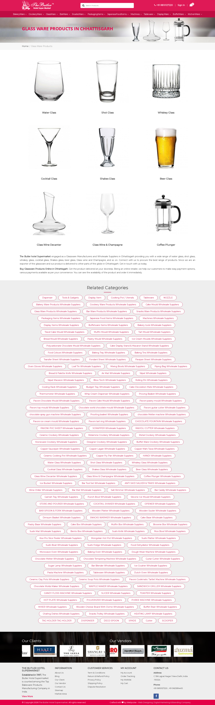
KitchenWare (194, 14)
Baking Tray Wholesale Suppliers (108, 352)
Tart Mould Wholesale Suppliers (154, 332)
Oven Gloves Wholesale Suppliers (45, 366)
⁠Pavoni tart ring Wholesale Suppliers (107, 421)
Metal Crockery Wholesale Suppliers (157, 435)
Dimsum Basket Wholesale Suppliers (61, 517)
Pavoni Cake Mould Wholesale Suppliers (109, 400)
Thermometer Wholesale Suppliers (57, 394)
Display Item (94, 297)
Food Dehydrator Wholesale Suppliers (150, 545)
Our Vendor (60, 683)
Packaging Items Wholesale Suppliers (60, 318)
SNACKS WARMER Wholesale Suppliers (110, 517)
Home (25, 46)
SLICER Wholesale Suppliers (115, 593)
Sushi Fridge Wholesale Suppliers (104, 545)
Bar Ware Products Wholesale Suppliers (106, 311)
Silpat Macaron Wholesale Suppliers (66, 380)
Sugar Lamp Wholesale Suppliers (65, 565)
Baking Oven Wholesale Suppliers (105, 552)
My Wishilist (126, 680)
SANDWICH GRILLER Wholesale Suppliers (159, 586)
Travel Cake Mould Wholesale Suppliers (64, 332)
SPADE (132, 620)
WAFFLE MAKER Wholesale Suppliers (108, 586)
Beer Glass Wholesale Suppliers (152, 469)
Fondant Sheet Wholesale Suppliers (107, 359)
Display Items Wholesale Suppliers (61, 325)
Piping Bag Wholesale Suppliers (171, 366)
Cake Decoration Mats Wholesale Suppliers (151, 387)
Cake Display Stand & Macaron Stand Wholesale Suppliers (139, 345)
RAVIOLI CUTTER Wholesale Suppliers (154, 428)
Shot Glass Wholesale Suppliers (106, 462)
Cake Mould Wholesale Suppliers (162, 304)
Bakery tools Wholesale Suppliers (154, 325)
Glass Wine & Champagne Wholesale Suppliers (110, 476)
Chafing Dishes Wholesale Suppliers (61, 613)
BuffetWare (178, 14)
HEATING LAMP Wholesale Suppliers (153, 613)
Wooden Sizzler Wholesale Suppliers (157, 510)
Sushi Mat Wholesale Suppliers (45, 531)
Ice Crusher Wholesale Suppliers (150, 565)
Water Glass (49, 112)
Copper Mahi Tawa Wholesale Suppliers (154, 449)
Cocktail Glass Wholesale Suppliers (64, 469)
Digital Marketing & (163, 702)
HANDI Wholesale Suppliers (157, 455)
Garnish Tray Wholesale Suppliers (61, 497)
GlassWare (51, 14)
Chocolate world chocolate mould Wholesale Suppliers (106, 407)
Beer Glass (166, 178)
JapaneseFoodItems (117, 14)
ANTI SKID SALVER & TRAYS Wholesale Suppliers (150, 483)
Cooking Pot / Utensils (122, 297)
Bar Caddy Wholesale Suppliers (170, 490)
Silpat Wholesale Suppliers (153, 373)
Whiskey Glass (166, 112)
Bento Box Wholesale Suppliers (86, 531)
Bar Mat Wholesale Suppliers (86, 490)
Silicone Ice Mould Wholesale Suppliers (150, 497)
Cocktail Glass (49, 178)
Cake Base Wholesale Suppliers (156, 517)
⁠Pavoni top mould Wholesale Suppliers (49, 407)
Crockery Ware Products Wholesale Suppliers (113, 304)
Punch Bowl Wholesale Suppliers (104, 497)
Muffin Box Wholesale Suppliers (127, 524)
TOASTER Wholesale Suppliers (155, 593)
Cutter (149, 620)
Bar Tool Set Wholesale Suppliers (98, 483)
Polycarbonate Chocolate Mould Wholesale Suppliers (73, 345)
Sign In (181, 5)
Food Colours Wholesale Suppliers (65, 352)
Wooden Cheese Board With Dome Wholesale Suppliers (105, 607)
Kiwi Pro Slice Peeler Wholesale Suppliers (60, 538)
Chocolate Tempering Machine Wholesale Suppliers (110, 558)
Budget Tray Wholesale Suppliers (103, 387)
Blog (57, 676)
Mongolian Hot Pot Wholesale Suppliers (111, 538)
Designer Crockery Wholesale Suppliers (107, 442)
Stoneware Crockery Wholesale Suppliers (56, 442)
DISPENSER (87, 620)
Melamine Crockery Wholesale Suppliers (108, 435)
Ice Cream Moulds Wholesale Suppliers (152, 339)
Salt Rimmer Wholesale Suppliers (128, 490)
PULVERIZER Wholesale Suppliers (104, 600)
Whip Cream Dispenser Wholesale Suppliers (107, 394)
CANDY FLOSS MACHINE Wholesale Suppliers (68, 593)
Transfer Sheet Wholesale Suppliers (62, 359)
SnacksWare (78, 14)
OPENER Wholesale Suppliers (160, 504)
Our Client (59, 680)
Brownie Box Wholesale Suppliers (170, 524)
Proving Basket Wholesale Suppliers (157, 394)
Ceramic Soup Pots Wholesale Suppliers (99, 579)
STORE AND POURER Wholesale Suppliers (62, 504)
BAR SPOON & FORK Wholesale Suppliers (60, 510)
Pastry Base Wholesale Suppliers (44, 524)
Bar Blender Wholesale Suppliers (108, 565)
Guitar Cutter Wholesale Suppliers (163, 558)
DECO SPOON (111, 620)
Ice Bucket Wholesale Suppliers (56, 483)
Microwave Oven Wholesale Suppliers (59, 552)
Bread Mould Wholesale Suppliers (61, 339)
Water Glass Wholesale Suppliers (64, 462)
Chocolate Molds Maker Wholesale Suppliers (56, 586)
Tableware (149, 14)
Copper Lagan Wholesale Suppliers (107, 449)
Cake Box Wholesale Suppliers (86, 524)
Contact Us (60, 687)
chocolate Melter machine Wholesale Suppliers (162, 414)
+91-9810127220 (164, 5)
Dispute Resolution (97, 687)
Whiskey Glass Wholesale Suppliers (149, 462)
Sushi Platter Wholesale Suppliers (159, 538)
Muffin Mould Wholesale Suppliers (111, 332)
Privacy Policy (94, 680)
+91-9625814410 (176, 688)
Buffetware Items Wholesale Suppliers (108, 325)
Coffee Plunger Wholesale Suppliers (162, 476)
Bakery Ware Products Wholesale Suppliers (58, 304)
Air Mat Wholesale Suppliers (116, 373)
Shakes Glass (107, 178)
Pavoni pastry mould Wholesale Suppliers (161, 400)
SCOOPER (167, 620)
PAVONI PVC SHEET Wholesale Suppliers (62, 428)
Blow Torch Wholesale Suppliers (109, 380)
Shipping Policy (95, 683)
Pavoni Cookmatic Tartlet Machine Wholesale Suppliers (157, 579)
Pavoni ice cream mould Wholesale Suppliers (56, 421)
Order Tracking (128, 676)
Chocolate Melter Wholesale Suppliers (54, 558)
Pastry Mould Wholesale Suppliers (104, 339)
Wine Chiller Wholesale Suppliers (45, 490)
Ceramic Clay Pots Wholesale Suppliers (49, 579)
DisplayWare (163, 14)
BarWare (64, 14)
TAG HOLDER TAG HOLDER (57, 620)
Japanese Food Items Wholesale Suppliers (111, 318)
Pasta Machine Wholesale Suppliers (65, 572)
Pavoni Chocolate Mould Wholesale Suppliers (56, 400)
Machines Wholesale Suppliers (158, 318)
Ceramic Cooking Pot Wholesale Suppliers (65, 455)
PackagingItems (96, 14)
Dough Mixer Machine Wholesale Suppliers (153, 552)
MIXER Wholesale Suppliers (52, 607)
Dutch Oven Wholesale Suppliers (151, 572)
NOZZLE (168, 297)
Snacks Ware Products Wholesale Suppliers (158, 311)
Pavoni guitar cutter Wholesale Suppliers (164, 407)
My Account (126, 673)
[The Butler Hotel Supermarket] (49, 5)
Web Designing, (145, 702)
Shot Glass (108, 112)
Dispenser (47, 297)
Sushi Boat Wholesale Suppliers (62, 545)
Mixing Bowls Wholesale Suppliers (127, 366)
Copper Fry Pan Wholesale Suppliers (114, 455)
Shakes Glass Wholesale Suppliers (109, 469)
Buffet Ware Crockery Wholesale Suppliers (158, 442)
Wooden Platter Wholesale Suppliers (110, 510)
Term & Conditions (96, 673)
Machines (135, 14)
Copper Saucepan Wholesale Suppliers (60, 449)
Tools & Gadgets (70, 297)
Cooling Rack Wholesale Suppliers (59, 387)
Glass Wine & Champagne (108, 244)
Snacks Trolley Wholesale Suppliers (106, 613)
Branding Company (181, 702)
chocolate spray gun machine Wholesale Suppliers (55, 414)
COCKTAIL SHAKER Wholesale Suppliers (114, 504)
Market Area (61, 694)
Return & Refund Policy (98, 676)
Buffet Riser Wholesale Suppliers (160, 607)
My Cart (124, 683)
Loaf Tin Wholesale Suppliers (86, 366)
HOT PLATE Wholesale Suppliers (60, 600)
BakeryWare (19, 14)
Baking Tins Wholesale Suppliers (151, 352)
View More (27, 696)
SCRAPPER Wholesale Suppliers (109, 428)
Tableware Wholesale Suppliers (109, 572)
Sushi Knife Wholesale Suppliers (128, 531)
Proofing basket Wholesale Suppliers (109, 414)
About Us (59, 673)
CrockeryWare (35, 14)
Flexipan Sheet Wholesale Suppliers (153, 359)
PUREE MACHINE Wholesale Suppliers (151, 600)
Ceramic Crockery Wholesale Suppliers (59, 435)
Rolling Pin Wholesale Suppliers (151, 380)
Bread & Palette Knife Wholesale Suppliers (70, 373)
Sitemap (59, 690)
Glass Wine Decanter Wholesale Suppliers (55, 476)
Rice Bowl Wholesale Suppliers (169, 531)
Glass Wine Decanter (49, 244)
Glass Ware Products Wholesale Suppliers (55, 311)
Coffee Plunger (166, 244)
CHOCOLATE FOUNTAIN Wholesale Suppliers (158, 421)
